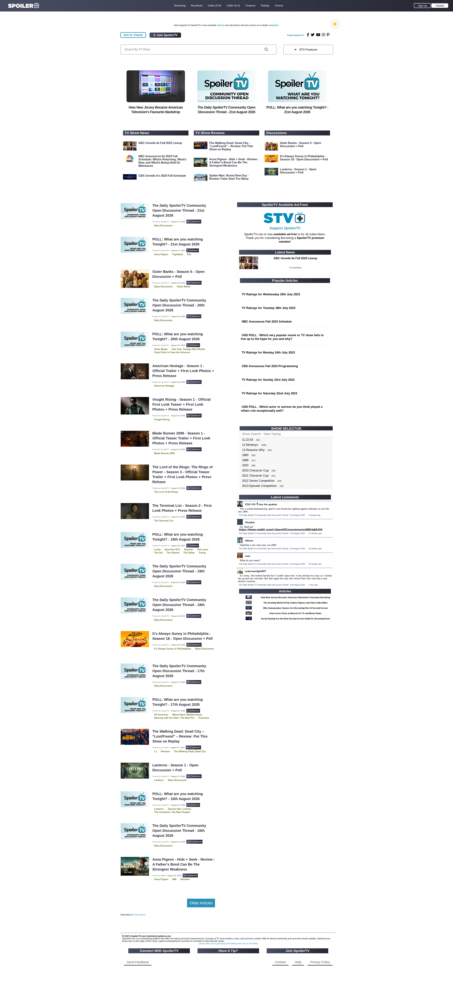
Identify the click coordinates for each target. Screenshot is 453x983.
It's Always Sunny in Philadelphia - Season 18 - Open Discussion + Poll (304, 158)
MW (174, 879)
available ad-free (285, 234)
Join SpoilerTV (166, 35)
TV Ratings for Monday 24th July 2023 (268, 352)
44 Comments (193, 616)
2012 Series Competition (258, 480)
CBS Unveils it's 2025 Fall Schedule (162, 175)
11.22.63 (247, 439)
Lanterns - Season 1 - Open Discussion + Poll (298, 171)
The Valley (189, 552)
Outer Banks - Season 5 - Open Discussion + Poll (300, 144)
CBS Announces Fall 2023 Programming (270, 366)
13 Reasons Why (253, 450)
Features (250, 5)
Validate (439, 5)
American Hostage (164, 385)
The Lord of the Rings (166, 492)
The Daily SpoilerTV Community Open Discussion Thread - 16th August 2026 (179, 830)
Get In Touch (133, 35)
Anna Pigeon (161, 254)
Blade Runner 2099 (164, 453)
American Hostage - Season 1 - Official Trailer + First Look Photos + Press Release (183, 371)
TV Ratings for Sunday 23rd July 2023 (268, 379)
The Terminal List (163, 520)
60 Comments (193, 221)
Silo (189, 254)
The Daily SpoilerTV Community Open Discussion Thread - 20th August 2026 (179, 305)
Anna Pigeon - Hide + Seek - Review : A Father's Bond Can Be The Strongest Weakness (234, 162)
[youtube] (318, 35)
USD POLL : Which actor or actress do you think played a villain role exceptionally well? (281, 408)
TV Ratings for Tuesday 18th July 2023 (268, 308)
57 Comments (193, 316)
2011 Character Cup (255, 475)
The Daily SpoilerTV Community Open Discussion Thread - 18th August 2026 (179, 605)
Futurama (204, 718)
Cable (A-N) (214, 5)
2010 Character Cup (255, 470)
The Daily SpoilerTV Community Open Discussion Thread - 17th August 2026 (179, 671)
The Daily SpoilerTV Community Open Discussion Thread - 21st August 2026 (179, 210)
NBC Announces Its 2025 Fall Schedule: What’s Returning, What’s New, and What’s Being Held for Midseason (162, 161)
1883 (245, 455)
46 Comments (193, 582)
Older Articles (201, 903)
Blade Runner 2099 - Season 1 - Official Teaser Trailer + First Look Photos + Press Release (181, 438)
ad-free (220, 25)
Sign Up (422, 5)
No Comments (194, 283)
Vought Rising (162, 419)
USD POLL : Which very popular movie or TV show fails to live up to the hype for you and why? (282, 337)
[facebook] (308, 35)
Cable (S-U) (233, 5)
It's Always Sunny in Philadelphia (172, 648)
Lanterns (159, 780)
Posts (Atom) (139, 915)
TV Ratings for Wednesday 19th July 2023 (271, 294)
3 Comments (193, 805)
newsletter (273, 25)
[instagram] (323, 35)
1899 (245, 460)
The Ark (158, 552)
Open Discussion (163, 286)
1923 (245, 465)
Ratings (265, 5)
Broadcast (196, 5)
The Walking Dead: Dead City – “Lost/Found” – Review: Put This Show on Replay (231, 146)
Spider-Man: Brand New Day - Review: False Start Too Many (229, 177)
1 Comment (192, 250)
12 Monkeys (250, 444)
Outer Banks (183, 286)
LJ (155, 751)
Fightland (177, 254)
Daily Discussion (163, 225)
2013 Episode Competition (259, 486)
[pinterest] (328, 35)
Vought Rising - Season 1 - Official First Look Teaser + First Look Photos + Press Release (181, 404)
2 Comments (193, 345)
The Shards (173, 552)
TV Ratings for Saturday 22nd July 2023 (269, 393)
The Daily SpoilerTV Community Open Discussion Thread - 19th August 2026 (179, 571)
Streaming (180, 5)
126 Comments (194, 841)
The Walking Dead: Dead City (190, 751)
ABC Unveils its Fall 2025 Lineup (160, 142)
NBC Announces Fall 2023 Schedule (267, 321)
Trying (202, 552)
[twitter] (312, 35)
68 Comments (193, 682)
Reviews (165, 751)
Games (279, 5)
